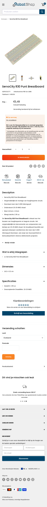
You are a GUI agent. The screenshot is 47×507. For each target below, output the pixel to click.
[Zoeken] (42, 11)
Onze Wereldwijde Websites (10, 469)
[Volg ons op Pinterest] (16, 479)
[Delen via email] (43, 166)
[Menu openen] (3, 5)
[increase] (29, 149)
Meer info (6, 182)
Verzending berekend (20, 109)
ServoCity (6, 91)
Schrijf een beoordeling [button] (23, 313)
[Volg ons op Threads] (32, 479)
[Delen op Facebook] (30, 166)
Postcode (5, 343)
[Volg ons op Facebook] (3, 479)
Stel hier (29, 182)
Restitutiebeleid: (7, 366)
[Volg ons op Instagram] (12, 479)
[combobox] (20, 11)
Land (4, 333)
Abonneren (23, 459)
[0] (43, 4)
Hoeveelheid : (7, 149)
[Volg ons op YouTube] (20, 479)
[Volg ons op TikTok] (24, 479)
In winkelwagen (23, 157)
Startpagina (4, 19)
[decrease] (15, 149)
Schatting (8, 357)
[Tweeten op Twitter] (39, 166)
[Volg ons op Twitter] (7, 479)
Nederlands (33, 469)
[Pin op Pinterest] (35, 166)
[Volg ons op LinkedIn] (28, 479)
